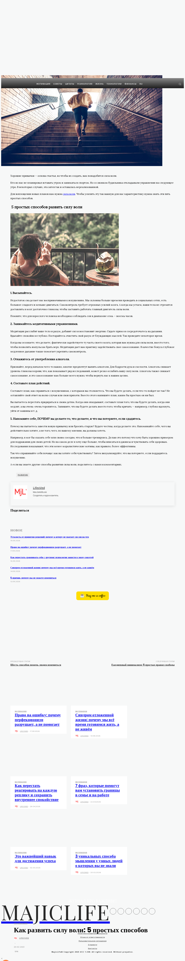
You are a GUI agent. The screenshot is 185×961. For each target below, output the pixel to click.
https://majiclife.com (40, 492)
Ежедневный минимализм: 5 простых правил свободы (143, 665)
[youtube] (48, 500)
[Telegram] (173, 83)
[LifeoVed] (16, 938)
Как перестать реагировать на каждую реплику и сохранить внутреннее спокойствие (37, 792)
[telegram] (43, 500)
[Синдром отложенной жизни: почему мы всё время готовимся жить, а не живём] (99, 689)
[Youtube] (32, 524)
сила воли (69, 194)
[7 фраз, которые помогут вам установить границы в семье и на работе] (99, 759)
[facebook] (34, 500)
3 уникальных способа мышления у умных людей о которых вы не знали (99, 860)
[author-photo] (17, 731)
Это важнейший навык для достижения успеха (35, 858)
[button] (180, 84)
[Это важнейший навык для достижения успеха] (38, 830)
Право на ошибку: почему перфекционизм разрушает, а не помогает (45, 547)
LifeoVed (24, 938)
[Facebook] (164, 83)
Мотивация (20, 923)
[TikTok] (144, 911)
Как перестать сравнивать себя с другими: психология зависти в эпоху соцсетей (52, 557)
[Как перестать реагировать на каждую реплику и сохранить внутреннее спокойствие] (38, 759)
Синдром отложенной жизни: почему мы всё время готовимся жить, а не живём (52, 567)
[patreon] (39, 500)
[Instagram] (169, 83)
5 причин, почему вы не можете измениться (33, 578)
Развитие (23, 475)
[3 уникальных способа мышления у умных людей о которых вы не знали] (99, 830)
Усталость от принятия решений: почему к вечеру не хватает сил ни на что (49, 537)
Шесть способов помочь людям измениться (35, 665)
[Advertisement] (92, 629)
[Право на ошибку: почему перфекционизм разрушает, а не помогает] (38, 689)
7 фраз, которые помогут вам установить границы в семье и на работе (97, 790)
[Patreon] (128, 911)
